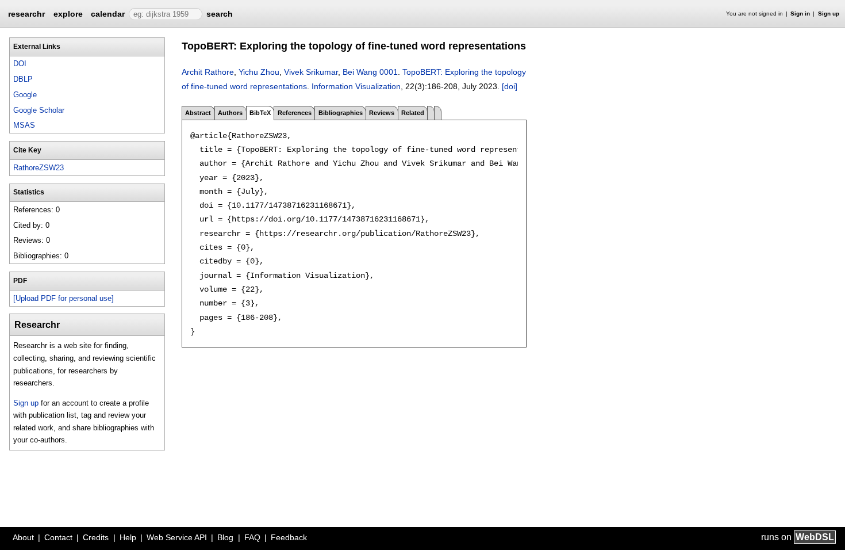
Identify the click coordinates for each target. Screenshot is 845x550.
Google (25, 94)
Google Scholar (38, 110)
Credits (96, 537)
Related (412, 112)
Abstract (198, 112)
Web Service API (177, 537)
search (219, 13)
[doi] (509, 86)
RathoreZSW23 (38, 167)
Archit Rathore (208, 72)
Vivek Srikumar (311, 72)
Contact (58, 537)
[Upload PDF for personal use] (63, 298)
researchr (26, 13)
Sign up (828, 13)
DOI (19, 63)
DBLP (23, 79)
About (23, 537)
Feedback (289, 537)
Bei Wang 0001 (370, 72)
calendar (108, 13)
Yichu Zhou (259, 72)
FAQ (252, 537)
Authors (230, 112)
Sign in (800, 13)
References (295, 112)
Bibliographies (340, 112)
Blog (225, 537)
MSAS (24, 125)
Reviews (381, 112)
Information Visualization (356, 86)
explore (68, 13)
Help (128, 537)
